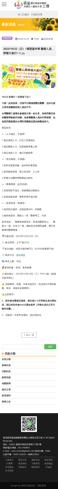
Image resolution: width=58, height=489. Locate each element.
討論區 (49, 467)
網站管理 (42, 485)
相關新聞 (6, 383)
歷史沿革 (22, 459)
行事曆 (9, 463)
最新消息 (35, 459)
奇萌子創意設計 (28, 485)
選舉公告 (6, 401)
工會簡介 (9, 459)
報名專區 (20, 254)
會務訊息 (6, 365)
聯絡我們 (35, 467)
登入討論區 (23, 14)
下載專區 (35, 463)
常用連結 (9, 467)
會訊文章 (6, 389)
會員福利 (6, 395)
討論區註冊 (36, 14)
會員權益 (48, 463)
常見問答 (9, 470)
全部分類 (6, 359)
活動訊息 (6, 371)
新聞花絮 (6, 377)
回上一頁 (30, 335)
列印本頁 (48, 38)
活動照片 (22, 467)
